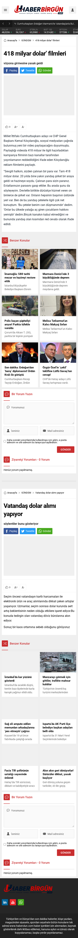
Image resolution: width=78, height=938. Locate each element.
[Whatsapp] (21, 902)
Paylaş (13, 70)
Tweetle (30, 70)
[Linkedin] (5, 902)
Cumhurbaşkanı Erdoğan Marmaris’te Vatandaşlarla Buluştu (46, 23)
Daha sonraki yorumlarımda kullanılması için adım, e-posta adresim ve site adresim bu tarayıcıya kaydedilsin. (37, 441)
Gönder (47, 70)
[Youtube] (13, 902)
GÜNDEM (26, 40)
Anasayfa (12, 40)
